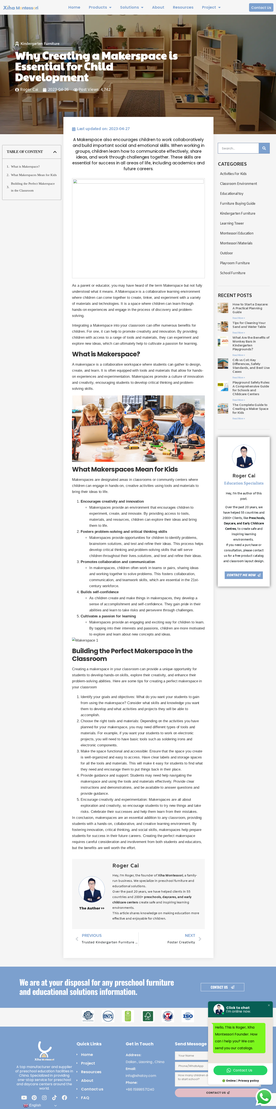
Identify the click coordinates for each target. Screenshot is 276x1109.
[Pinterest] (34, 1097)
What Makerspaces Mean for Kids (34, 175)
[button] (55, 152)
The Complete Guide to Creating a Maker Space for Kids (250, 409)
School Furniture (232, 273)
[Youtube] (24, 1097)
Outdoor (226, 253)
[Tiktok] (54, 1097)
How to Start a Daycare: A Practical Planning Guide (250, 308)
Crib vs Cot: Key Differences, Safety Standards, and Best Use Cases (251, 366)
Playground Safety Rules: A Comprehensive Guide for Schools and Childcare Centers (251, 388)
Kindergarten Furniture (40, 43)
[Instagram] (44, 1097)
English (34, 1105)
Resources (183, 7)
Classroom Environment (238, 184)
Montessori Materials (236, 243)
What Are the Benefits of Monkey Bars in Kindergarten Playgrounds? (250, 344)
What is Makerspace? (25, 166)
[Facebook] (64, 1097)
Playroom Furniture (235, 263)
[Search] (264, 148)
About (158, 7)
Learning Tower (232, 223)
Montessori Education (236, 233)
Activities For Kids (233, 174)
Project (209, 7)
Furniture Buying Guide (237, 203)
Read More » (238, 318)
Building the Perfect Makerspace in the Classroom (33, 187)
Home (74, 7)
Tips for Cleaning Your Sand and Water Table (249, 325)
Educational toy (231, 194)
